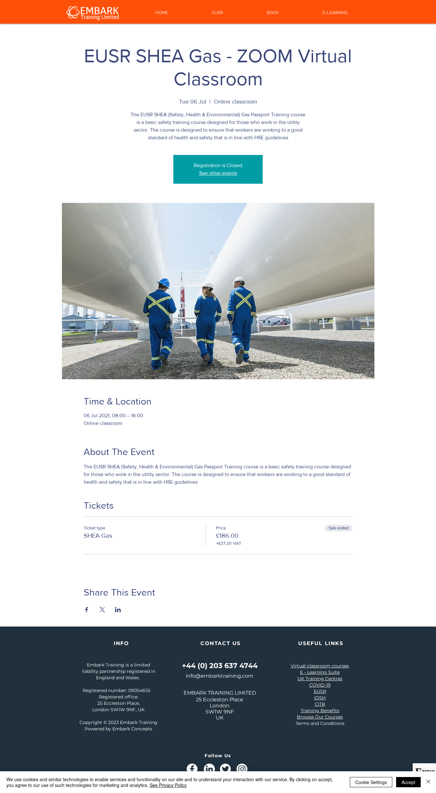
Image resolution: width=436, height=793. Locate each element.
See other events (218, 173)
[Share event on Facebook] (87, 609)
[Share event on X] (102, 609)
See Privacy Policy (168, 785)
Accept (408, 782)
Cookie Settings (371, 782)
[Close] (428, 782)
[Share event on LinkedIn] (118, 609)
